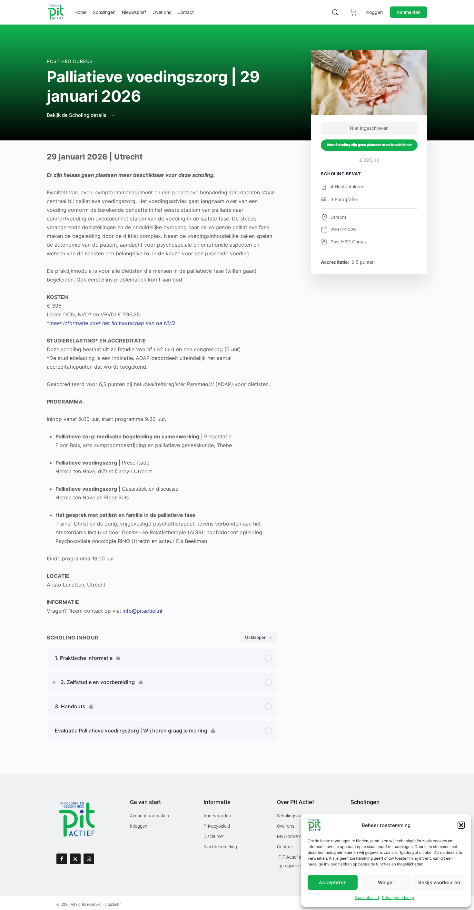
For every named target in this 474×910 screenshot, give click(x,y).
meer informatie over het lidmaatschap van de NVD (112, 323)
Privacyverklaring (398, 897)
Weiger (386, 882)
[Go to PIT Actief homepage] (56, 11)
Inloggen (373, 12)
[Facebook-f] (61, 859)
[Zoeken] (335, 12)
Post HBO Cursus (70, 61)
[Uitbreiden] (54, 682)
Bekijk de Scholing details (77, 115)
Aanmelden (408, 12)
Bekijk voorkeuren (439, 882)
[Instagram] (89, 859)
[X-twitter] (75, 859)
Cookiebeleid (367, 897)
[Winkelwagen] (354, 12)
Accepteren (333, 882)
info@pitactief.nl (142, 611)
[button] (461, 825)
